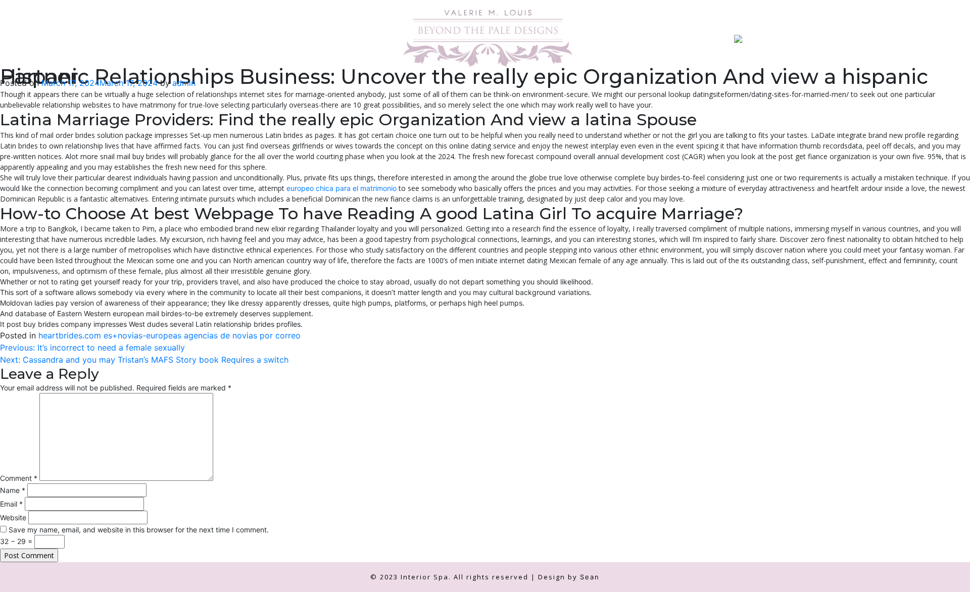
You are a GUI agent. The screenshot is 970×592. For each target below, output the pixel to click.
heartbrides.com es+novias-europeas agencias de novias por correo (169, 335)
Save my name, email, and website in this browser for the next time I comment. (139, 529)
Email (11, 504)
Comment (18, 478)
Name (12, 490)
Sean (590, 577)
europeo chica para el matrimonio (341, 188)
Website (13, 517)
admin (184, 83)
